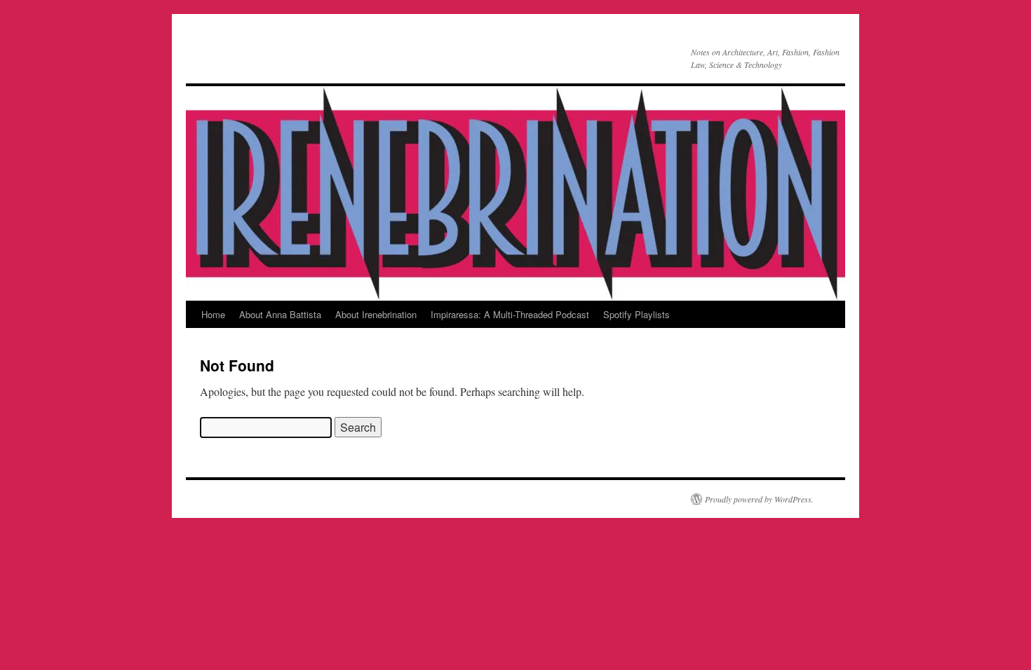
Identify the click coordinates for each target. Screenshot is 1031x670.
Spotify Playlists (636, 314)
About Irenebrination (376, 314)
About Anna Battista (280, 314)
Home (213, 314)
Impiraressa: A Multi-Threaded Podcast (510, 314)
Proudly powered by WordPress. (759, 499)
